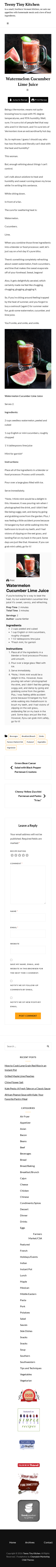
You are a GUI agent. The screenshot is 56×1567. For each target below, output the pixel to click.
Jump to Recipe (19, 99)
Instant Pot (26, 1269)
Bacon (23, 1134)
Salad (23, 1318)
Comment (16, 863)
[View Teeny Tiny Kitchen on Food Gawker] (29, 1520)
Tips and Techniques (31, 1368)
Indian (23, 1262)
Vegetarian (11, 747)
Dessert (24, 1209)
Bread (23, 1159)
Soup (23, 1349)
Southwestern (27, 1361)
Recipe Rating (18, 851)
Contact (48, 1542)
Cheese (24, 1184)
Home (12, 1542)
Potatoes (25, 1312)
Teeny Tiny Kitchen (22, 4)
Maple (23, 1281)
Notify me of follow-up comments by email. (24, 987)
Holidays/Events (29, 1256)
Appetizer (25, 1122)
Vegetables (41, 742)
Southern (25, 1355)
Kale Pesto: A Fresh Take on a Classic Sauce (27, 1088)
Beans (23, 1141)
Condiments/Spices (30, 1202)
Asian (23, 1128)
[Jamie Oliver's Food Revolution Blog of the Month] (29, 1401)
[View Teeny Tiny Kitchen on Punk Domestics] (29, 1493)
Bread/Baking (27, 1165)
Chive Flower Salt (14, 1082)
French (24, 1250)
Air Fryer (25, 1116)
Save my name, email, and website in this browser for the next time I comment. (26, 968)
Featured (30, 742)
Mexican (24, 1287)
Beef (22, 1147)
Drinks (41, 736)
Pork (22, 1306)
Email (14, 927)
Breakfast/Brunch (28, 736)
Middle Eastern (28, 1293)
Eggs (22, 1227)
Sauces (23, 1324)
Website (14, 944)
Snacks (23, 1337)
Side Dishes (26, 1331)
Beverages (14, 736)
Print (11, 580)
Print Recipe (40, 99)
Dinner (24, 1215)
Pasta (23, 1300)
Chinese (24, 1196)
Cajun (23, 1178)
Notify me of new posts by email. (25, 1004)
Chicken (24, 1190)
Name (14, 911)
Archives (30, 1542)
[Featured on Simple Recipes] (29, 1430)
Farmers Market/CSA (15, 742)
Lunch (23, 1275)
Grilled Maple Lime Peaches (19, 1076)
